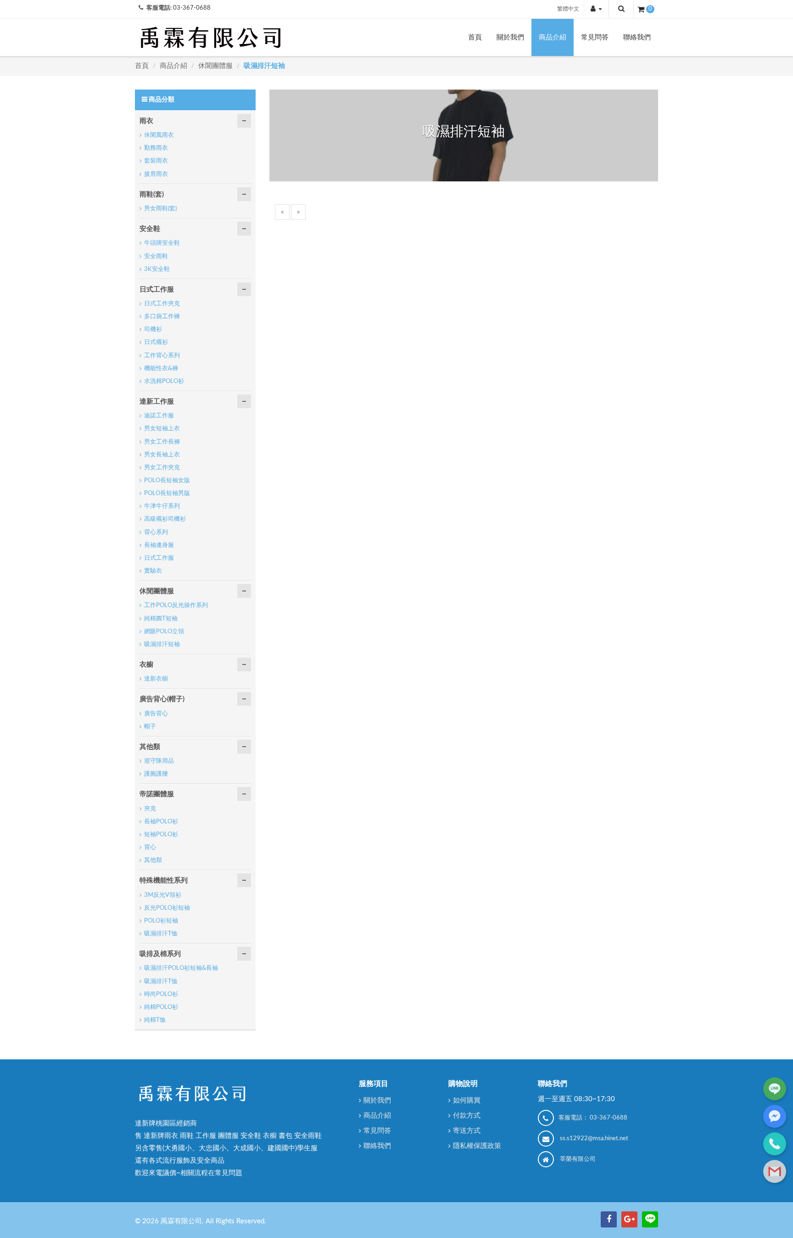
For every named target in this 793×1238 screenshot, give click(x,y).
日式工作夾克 (162, 304)
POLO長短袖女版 (167, 481)
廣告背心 (156, 714)
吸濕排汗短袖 (264, 65)
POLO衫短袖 (161, 921)
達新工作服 (157, 401)
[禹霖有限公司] (210, 37)
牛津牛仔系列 (162, 506)
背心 (150, 847)
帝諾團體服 (157, 794)
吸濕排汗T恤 (161, 934)
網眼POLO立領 (164, 632)
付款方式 (466, 1115)
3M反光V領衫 (162, 895)
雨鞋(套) (152, 194)
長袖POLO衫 (161, 822)
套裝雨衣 (156, 161)
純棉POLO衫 (161, 1007)
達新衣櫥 (156, 679)
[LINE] (650, 1219)
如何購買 (466, 1100)
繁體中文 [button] (568, 8)
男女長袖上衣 (162, 455)
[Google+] (629, 1219)
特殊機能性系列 (164, 880)
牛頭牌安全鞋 (162, 243)
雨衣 (146, 121)
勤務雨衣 (156, 148)
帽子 (150, 727)
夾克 (150, 809)
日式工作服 (157, 289)
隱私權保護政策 (477, 1145)
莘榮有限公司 (578, 1159)
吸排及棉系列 (160, 954)
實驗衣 (153, 571)
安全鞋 (150, 228)
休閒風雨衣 (159, 135)
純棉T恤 (155, 1020)
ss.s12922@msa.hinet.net (594, 1139)
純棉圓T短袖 (161, 619)
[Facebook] (609, 1219)
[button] (596, 9)
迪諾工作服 (159, 416)
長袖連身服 (159, 545)
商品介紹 (552, 37)
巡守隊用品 (159, 761)
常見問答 (595, 37)
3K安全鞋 (157, 269)
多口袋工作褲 (162, 317)
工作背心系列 (162, 356)
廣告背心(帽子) (162, 699)
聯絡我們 (637, 37)
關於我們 (510, 37)
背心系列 (156, 532)
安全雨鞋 (156, 256)
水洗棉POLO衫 (164, 381)
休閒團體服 (216, 65)
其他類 (150, 746)
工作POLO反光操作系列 (176, 605)
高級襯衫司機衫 (165, 519)
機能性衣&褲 (161, 368)
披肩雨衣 (156, 174)
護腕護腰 (156, 774)
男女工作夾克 (162, 468)
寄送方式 (466, 1130)
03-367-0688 (192, 8)
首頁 (475, 37)
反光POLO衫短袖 (167, 908)
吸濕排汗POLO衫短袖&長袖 (181, 968)
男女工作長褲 (162, 442)
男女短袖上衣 (162, 429)
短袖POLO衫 (161, 835)
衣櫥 (146, 664)
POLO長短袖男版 (167, 493)
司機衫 (153, 329)
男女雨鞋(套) (160, 209)
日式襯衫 (156, 342)
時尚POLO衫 (161, 994)
